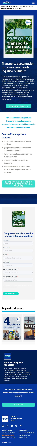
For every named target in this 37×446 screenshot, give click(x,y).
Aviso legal (23, 437)
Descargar (18, 405)
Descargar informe (18, 106)
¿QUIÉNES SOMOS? (24, 435)
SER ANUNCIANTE (8, 435)
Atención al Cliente (8, 437)
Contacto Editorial (8, 432)
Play (13, 421)
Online (13, 416)
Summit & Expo (16, 418)
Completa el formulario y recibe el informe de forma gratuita (18, 184)
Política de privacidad (26, 432)
